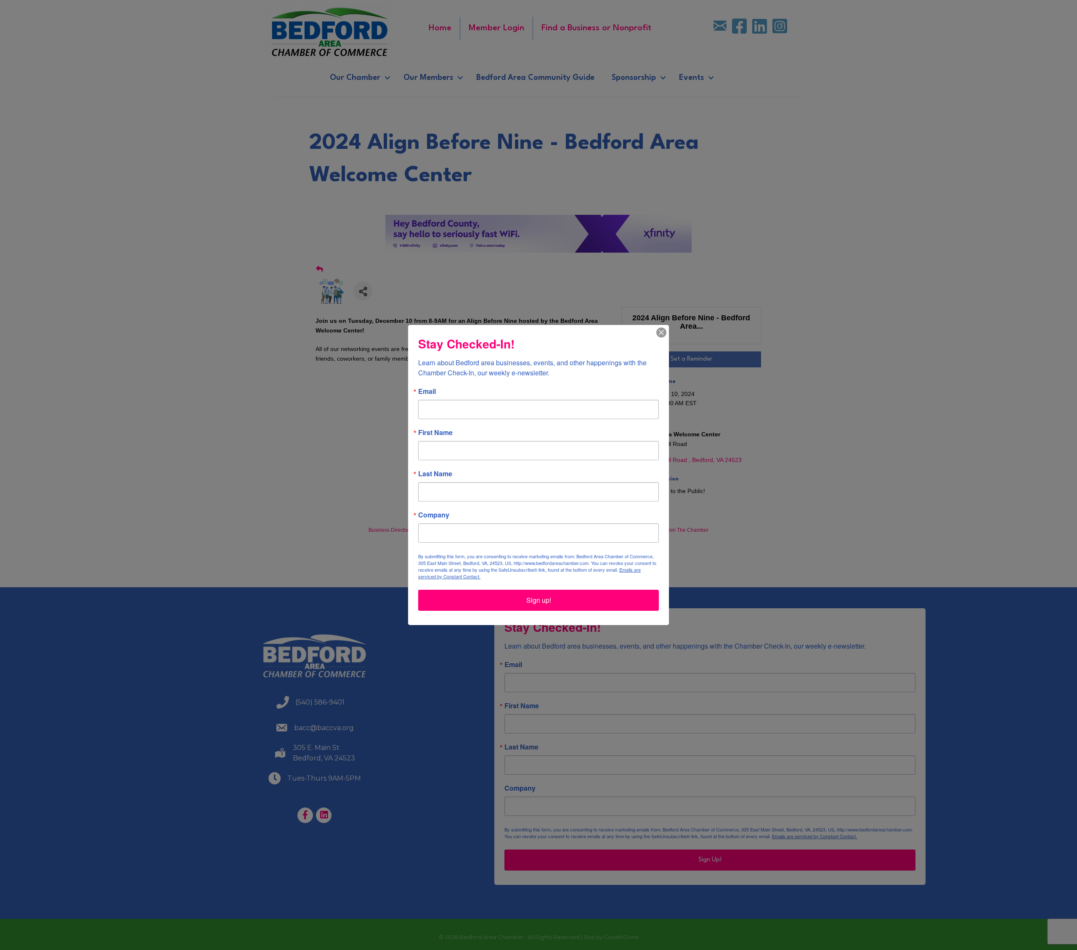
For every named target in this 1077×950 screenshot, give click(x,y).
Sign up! (538, 600)
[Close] (661, 332)
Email (427, 391)
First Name (435, 432)
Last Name (435, 473)
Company (433, 515)
